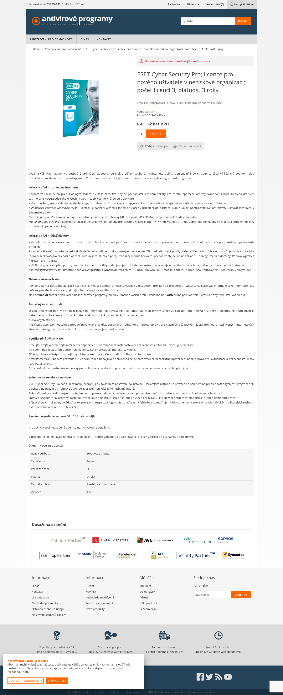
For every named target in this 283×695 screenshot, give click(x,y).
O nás (84, 39)
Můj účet (145, 586)
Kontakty (104, 39)
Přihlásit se (193, 4)
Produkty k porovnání (99, 603)
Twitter (209, 677)
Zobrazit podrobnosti (25, 680)
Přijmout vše (57, 680)
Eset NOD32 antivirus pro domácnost (164, 692)
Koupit (155, 133)
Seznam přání (148, 609)
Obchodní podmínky (45, 603)
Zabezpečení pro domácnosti (51, 39)
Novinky (91, 591)
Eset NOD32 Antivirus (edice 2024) (86, 692)
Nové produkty (95, 609)
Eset (151, 111)
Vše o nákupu (40, 597)
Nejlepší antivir (132, 692)
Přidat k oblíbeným (156, 146)
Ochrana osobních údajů (48, 609)
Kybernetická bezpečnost (201, 692)
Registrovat (174, 4)
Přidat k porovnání (190, 146)
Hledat (243, 21)
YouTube (228, 677)
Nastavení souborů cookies (49, 615)
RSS (218, 677)
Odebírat (241, 594)
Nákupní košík (149, 603)
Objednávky (147, 591)
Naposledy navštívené (100, 597)
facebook (200, 677)
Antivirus (114, 692)
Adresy (144, 597)
